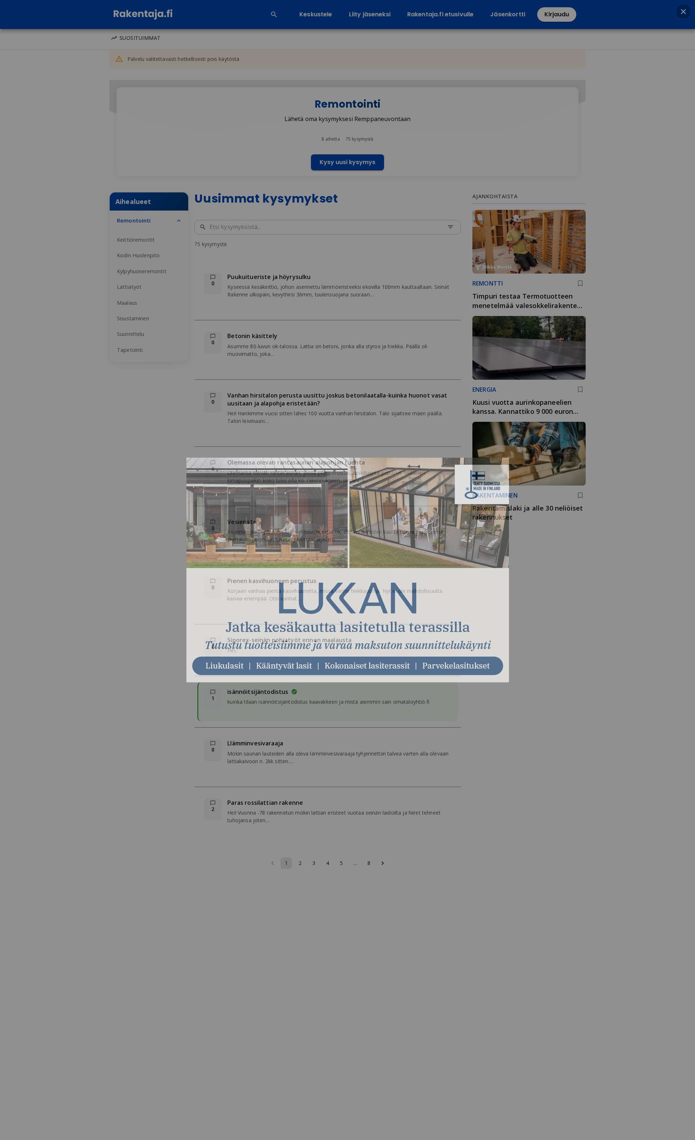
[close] (683, 11)
